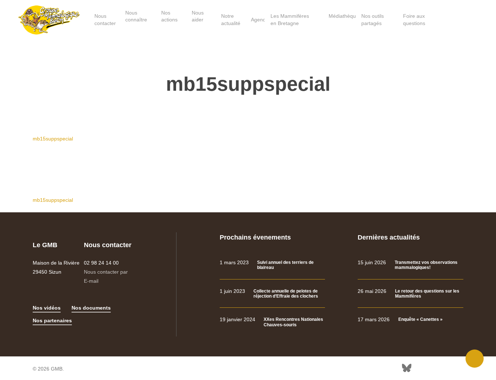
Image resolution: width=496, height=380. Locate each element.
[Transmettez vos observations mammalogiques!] (410, 265)
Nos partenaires (52, 320)
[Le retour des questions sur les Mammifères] (410, 293)
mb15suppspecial (53, 139)
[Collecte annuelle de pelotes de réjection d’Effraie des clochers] (272, 293)
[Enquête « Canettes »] (410, 319)
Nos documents (91, 308)
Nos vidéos (47, 308)
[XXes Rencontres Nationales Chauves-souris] (272, 322)
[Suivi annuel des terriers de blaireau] (272, 265)
